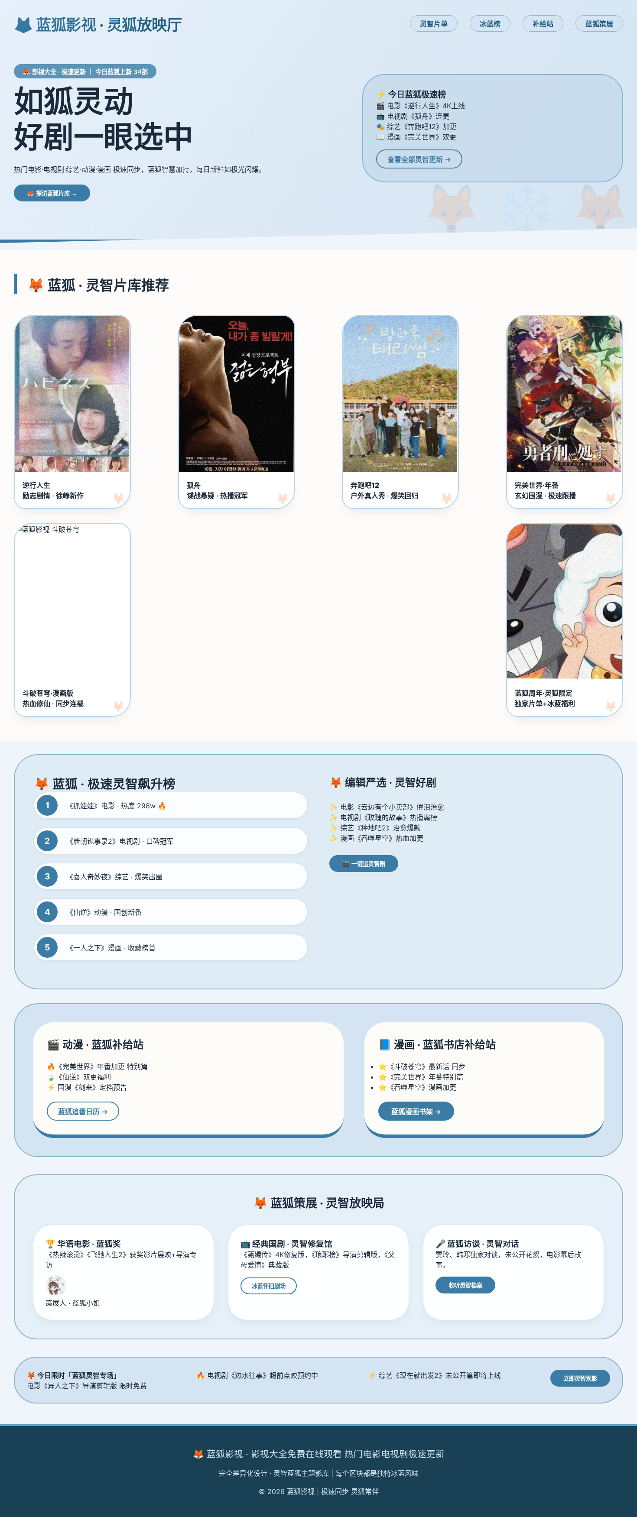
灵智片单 (434, 23)
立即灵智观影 (580, 1378)
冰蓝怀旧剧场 (269, 1286)
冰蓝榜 (490, 23)
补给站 (543, 23)
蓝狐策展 (599, 23)
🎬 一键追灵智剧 (363, 864)
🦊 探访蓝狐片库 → (52, 193)
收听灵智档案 (465, 1285)
